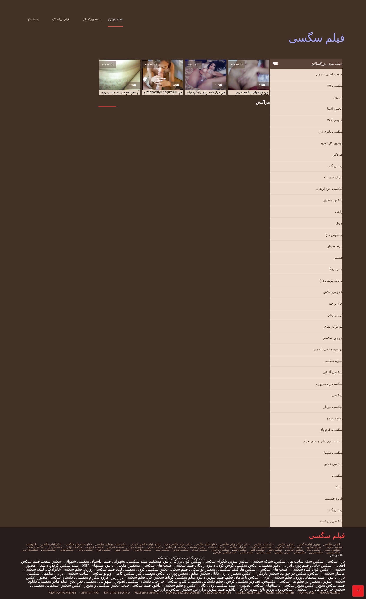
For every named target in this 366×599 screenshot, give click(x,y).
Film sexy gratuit (148, 592)
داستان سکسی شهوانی (83, 561)
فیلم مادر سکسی (53, 581)
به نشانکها (33, 19)
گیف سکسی (228, 569)
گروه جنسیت (333, 498)
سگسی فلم (275, 549)
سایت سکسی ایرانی (71, 573)
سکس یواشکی (202, 569)
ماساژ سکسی (333, 573)
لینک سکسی (34, 569)
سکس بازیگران (266, 573)
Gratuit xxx (90, 592)
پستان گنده (334, 166)
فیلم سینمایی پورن (309, 577)
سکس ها (248, 569)
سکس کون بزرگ (187, 561)
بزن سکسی (335, 561)
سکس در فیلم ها (306, 581)
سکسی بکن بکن (82, 581)
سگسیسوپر (333, 552)
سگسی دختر (55, 546)
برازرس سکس (194, 589)
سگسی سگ (314, 549)
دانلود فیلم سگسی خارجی (145, 544)
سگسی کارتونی (142, 549)
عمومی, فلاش (332, 292)
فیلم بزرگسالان (60, 19)
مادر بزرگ (335, 269)
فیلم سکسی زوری (99, 569)
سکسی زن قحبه (331, 521)
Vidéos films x (329, 592)
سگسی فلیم (258, 549)
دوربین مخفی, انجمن (328, 349)
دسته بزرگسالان (91, 19)
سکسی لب (126, 569)
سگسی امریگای (176, 546)
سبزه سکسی (333, 361)
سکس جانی (321, 565)
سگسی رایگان (36, 546)
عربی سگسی (282, 552)
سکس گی (155, 577)
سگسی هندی (199, 549)
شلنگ (338, 487)
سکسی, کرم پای (331, 429)
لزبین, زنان (334, 315)
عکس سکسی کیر (151, 573)
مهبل (339, 223)
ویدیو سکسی (101, 573)
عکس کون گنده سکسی (310, 569)
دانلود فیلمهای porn (97, 565)
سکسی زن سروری (329, 384)
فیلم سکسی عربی (276, 577)
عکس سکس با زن (236, 573)
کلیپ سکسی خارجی (170, 581)
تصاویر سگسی (286, 544)
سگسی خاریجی (95, 546)
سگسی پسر (162, 549)
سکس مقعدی (332, 200)
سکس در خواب (293, 573)
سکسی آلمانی (332, 372)
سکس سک (314, 561)
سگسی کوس (122, 549)
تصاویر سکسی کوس (242, 581)
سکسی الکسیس (276, 581)
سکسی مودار (333, 407)
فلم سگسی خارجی (225, 552)
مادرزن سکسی (307, 589)
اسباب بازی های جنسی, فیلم (322, 441)
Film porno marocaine (183, 592)
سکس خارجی (333, 589)
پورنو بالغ (266, 589)
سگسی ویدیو (180, 549)
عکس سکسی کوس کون (237, 565)
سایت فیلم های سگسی (288, 546)
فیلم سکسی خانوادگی (64, 569)
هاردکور (337, 154)
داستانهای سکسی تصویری (259, 585)
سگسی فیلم (240, 549)
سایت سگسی (313, 546)
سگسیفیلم (300, 552)
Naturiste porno (117, 592)
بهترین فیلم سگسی (309, 544)
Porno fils (306, 592)
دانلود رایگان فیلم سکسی (194, 565)
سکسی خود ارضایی (328, 189)
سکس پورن (178, 573)
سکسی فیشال (332, 452)
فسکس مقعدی (127, 565)
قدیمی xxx (334, 120)
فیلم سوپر (215, 577)
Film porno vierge (62, 592)
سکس (313, 573)
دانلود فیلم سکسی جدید (141, 585)
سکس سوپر (239, 561)
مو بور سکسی (332, 338)
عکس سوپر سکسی (298, 585)
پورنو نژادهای (333, 326)
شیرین (337, 97)
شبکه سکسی (262, 561)
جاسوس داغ (333, 235)
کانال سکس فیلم (204, 573)
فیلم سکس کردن (64, 565)
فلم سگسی (246, 552)
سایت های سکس (289, 561)
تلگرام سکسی (215, 561)
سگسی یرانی (85, 549)
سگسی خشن (74, 546)
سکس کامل (124, 573)
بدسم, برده (334, 418)
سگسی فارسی (294, 549)
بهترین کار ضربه (331, 143)
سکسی (337, 395)
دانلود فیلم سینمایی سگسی (111, 544)
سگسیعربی (316, 552)
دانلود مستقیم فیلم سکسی (149, 561)
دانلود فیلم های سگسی (78, 544)
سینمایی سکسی (45, 585)
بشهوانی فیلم (114, 561)
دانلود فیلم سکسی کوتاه (185, 577)
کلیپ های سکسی (157, 565)
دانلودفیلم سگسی (51, 544)
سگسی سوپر (332, 549)
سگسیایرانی (49, 549)
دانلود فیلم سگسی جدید (178, 544)
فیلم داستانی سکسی (206, 581)
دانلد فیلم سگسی (264, 544)
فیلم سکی (179, 569)
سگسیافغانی (66, 549)
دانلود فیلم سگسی (206, 544)
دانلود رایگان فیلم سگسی (235, 544)
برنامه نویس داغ (331, 280)
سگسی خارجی (116, 546)
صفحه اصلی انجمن (329, 74)
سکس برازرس (167, 589)
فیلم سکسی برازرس (128, 577)
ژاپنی (338, 212)
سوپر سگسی (196, 546)
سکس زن (284, 589)
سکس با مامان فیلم (242, 577)
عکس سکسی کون (153, 569)
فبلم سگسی (264, 552)
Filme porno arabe (280, 592)
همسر (338, 257)
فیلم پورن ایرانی (295, 565)
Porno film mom (248, 592)
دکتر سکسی (270, 565)
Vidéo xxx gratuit (218, 592)
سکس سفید (52, 561)
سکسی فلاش (333, 464)
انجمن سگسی (332, 544)
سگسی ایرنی (155, 546)
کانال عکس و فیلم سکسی (184, 585)
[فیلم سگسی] (358, 591)
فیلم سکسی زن (222, 585)
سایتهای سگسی (237, 546)
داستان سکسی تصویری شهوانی (124, 581)
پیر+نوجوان (334, 246)
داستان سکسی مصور (55, 577)
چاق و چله (335, 303)
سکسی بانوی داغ (330, 131)
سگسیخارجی (30, 549)
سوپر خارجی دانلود (242, 589)
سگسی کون (104, 549)
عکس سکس (71, 585)
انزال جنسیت (333, 177)
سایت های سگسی (260, 546)
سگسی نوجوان (220, 549)
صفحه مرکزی (115, 19)
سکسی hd (334, 85)
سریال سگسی (216, 546)
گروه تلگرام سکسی (92, 577)
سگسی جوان (136, 546)
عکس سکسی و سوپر (102, 585)
